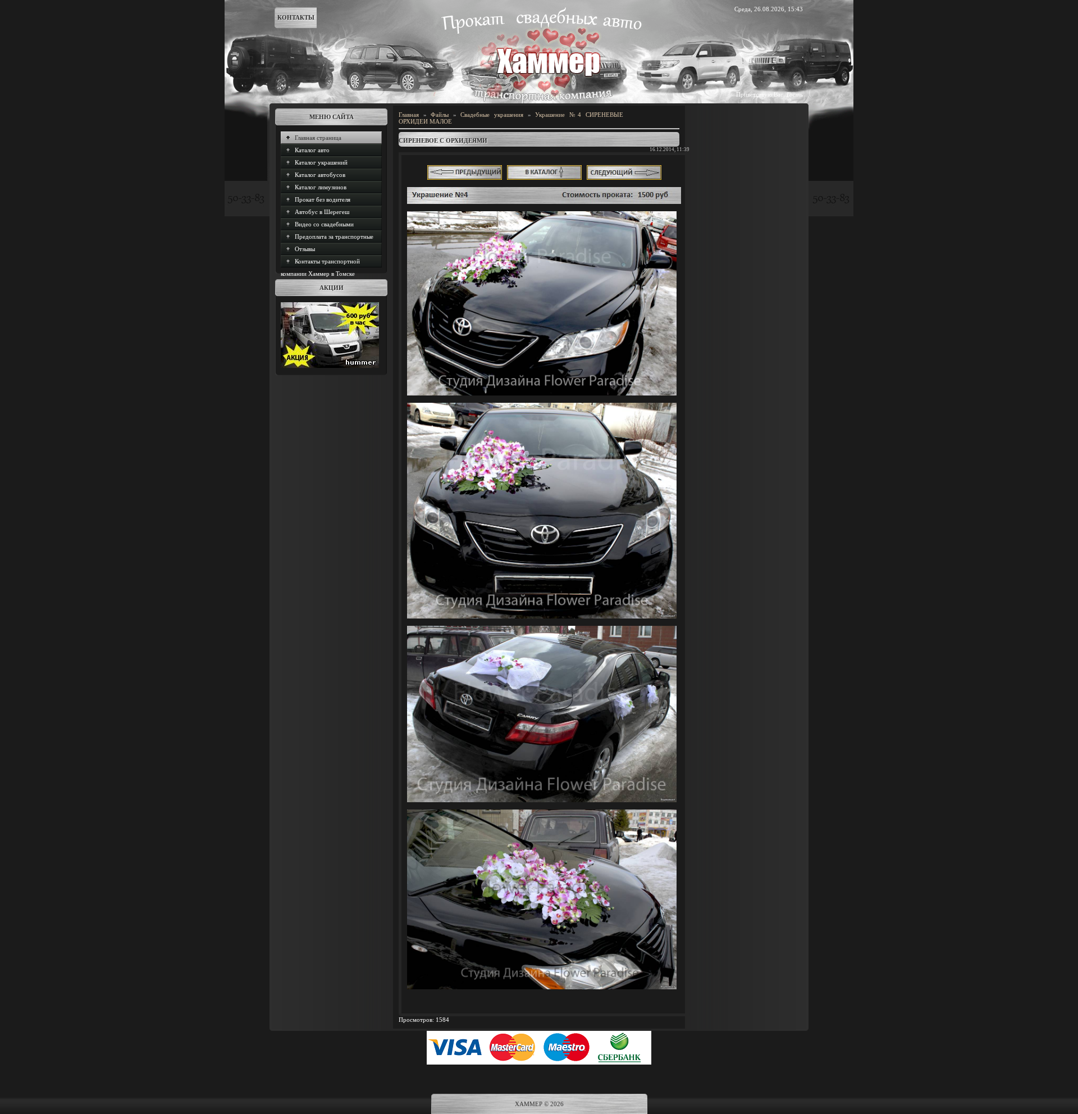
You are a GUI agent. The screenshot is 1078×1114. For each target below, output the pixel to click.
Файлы (440, 114)
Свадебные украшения (491, 114)
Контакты (295, 17)
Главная (409, 114)
